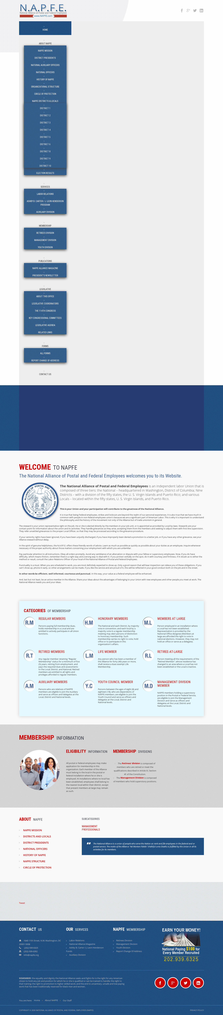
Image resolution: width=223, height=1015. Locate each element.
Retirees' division (131, 763)
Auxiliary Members (53, 682)
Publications (45, 261)
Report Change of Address (45, 360)
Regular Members (52, 619)
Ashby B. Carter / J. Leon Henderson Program (45, 203)
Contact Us (45, 374)
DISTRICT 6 (45, 144)
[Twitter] (194, 9)
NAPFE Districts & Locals (45, 101)
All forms (45, 353)
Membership (45, 225)
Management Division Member (174, 684)
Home (45, 29)
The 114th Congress (45, 310)
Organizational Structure (45, 86)
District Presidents (45, 58)
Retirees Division (45, 233)
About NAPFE (45, 43)
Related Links (45, 332)
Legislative (45, 289)
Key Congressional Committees (45, 318)
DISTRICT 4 (45, 130)
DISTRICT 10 (45, 166)
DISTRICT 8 (45, 151)
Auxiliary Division (45, 212)
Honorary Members (113, 619)
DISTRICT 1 (45, 108)
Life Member (107, 652)
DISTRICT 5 (45, 137)
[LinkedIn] (201, 9)
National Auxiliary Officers (45, 65)
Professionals (91, 829)
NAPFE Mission (45, 50)
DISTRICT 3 (45, 122)
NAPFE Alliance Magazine (45, 268)
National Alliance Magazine (82, 944)
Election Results (45, 173)
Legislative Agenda (45, 325)
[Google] (188, 9)
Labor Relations (45, 194)
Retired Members (52, 652)
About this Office (45, 296)
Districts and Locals (37, 836)
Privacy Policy (197, 1010)
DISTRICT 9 (45, 158)
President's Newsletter (45, 275)
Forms (45, 346)
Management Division (45, 240)
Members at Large (171, 619)
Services (45, 186)
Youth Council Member (115, 682)
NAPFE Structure (34, 861)
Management (89, 826)
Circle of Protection (45, 94)
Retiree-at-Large (170, 652)
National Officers (45, 72)
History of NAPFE (45, 79)
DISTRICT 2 (45, 115)
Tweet (22, 902)
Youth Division (45, 247)
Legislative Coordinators (45, 303)
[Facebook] (181, 9)
